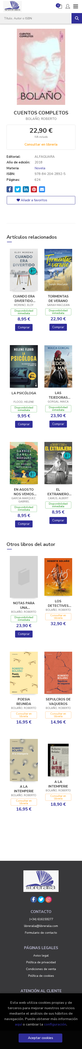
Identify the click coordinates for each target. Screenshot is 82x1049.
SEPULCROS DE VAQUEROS (58, 701)
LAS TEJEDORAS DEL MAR (58, 395)
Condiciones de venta (41, 969)
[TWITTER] (41, 899)
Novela (40, 168)
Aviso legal (41, 955)
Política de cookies (41, 976)
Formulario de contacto (41, 933)
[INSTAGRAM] (48, 899)
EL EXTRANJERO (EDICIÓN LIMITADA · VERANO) (58, 491)
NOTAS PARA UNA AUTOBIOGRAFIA (24, 605)
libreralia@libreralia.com (41, 926)
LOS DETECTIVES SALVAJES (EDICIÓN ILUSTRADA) (58, 603)
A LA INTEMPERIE (24, 788)
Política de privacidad (41, 962)
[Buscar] (77, 18)
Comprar (24, 327)
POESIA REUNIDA (23, 701)
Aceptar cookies (40, 1038)
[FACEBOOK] (33, 899)
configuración (55, 1024)
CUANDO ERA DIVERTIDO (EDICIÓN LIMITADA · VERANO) (24, 298)
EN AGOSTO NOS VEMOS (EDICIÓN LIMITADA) (24, 491)
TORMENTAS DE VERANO (58, 298)
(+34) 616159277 (41, 919)
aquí (18, 1024)
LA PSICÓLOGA (24, 393)
